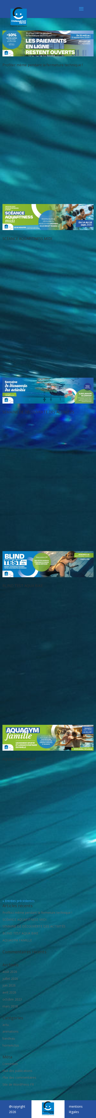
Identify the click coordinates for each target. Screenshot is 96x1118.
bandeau (8, 1038)
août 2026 (9, 971)
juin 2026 (9, 985)
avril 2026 (9, 992)
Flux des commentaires (19, 1077)
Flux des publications (17, 1071)
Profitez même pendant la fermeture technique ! (42, 64)
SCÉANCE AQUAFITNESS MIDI (27, 238)
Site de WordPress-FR (18, 1084)
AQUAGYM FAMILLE (18, 759)
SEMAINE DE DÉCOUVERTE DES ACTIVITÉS (38, 412)
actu (5, 1025)
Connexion (10, 1064)
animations (10, 1031)
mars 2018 (10, 1006)
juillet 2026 (10, 978)
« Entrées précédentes (18, 901)
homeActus (10, 1045)
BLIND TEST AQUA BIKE (22, 585)
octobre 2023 (12, 999)
